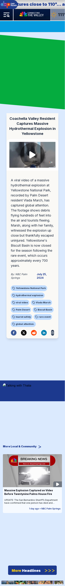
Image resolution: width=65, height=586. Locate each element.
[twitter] (24, 333)
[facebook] (14, 333)
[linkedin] (44, 333)
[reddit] (34, 333)
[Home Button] (31, 14)
